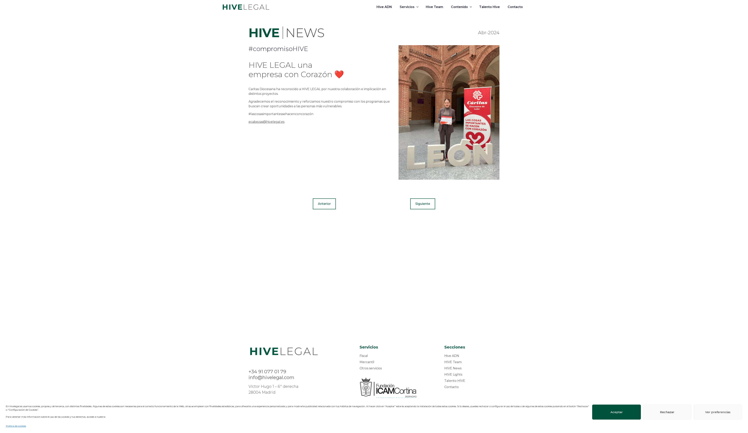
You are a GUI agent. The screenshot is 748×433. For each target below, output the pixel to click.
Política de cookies (16, 425)
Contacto (515, 7)
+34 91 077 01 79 (267, 371)
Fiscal (364, 356)
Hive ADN (384, 7)
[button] (324, 203)
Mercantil (367, 362)
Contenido (459, 7)
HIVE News (452, 368)
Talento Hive (489, 7)
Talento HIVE (454, 381)
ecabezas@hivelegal (264, 122)
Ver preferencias (717, 412)
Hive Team (434, 7)
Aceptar (616, 412)
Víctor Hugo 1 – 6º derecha (273, 386)
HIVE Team (453, 362)
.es (282, 122)
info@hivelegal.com (271, 377)
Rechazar (667, 412)
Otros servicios (371, 368)
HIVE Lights (453, 374)
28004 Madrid (262, 392)
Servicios (407, 7)
